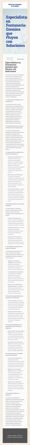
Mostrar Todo (20, 59)
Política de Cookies (12, 435)
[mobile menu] (25, 5)
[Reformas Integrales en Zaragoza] (15, 5)
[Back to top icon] (15, 431)
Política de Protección (18, 437)
